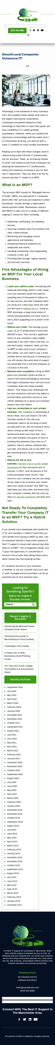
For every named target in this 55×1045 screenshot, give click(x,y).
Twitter (34, 30)
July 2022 (11, 691)
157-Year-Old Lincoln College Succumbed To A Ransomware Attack (19, 669)
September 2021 (15, 727)
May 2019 (11, 838)
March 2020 (12, 798)
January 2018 (13, 901)
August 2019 (13, 826)
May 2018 (11, 885)
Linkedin (38, 30)
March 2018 (12, 893)
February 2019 (14, 850)
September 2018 (15, 869)
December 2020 (14, 762)
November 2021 (14, 719)
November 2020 (14, 766)
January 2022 (13, 711)
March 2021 (12, 751)
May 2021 (11, 743)
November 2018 (14, 861)
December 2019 (14, 810)
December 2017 (14, 905)
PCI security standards (23, 497)
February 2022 (14, 707)
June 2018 (12, 881)
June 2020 (12, 786)
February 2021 (14, 755)
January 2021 (13, 758)
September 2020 (15, 774)
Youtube (42, 30)
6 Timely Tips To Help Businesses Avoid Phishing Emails (17, 656)
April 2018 (12, 889)
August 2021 (13, 731)
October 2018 (13, 865)
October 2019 (13, 818)
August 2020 (13, 778)
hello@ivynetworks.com (27, 988)
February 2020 (14, 802)
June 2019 (12, 834)
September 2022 (15, 687)
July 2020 (11, 782)
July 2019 (11, 830)
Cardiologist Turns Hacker (16, 646)
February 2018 (14, 897)
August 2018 (13, 873)
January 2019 (13, 853)
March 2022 (12, 703)
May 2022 (11, 695)
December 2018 (14, 857)
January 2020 (13, 806)
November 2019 (14, 814)
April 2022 (12, 699)
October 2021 (13, 723)
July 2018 (11, 877)
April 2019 (12, 842)
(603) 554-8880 (17, 31)
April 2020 (12, 794)
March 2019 (12, 846)
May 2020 (11, 790)
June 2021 (12, 739)
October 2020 (13, 770)
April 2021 (12, 747)
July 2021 (11, 735)
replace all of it (30, 308)
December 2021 (14, 715)
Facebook (30, 30)
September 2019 (15, 822)
